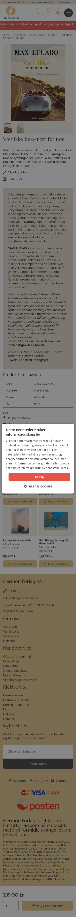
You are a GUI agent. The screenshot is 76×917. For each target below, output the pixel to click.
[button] (38, 486)
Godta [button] (39, 477)
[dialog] (38, 458)
